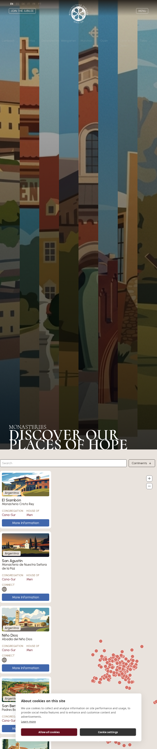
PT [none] (39, 3)
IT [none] (28, 3)
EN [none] (11, 3)
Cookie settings (108, 732)
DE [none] (23, 3)
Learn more (28, 721)
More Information (25, 523)
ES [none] (17, 3)
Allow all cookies (49, 732)
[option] (17, 4)
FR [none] (34, 3)
